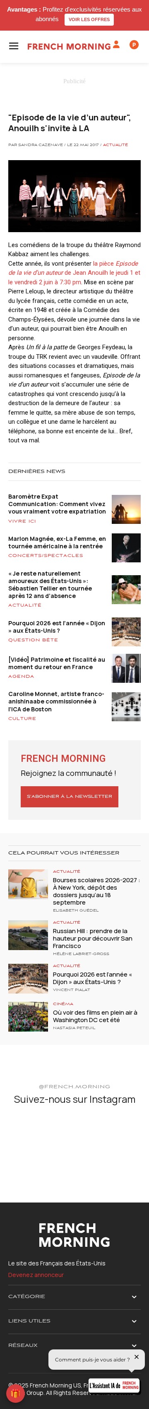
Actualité (115, 145)
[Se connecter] (116, 44)
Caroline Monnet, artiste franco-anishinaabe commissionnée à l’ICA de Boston (56, 701)
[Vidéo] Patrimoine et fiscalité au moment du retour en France (56, 663)
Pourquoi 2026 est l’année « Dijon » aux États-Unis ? (56, 626)
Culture (22, 718)
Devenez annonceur (36, 1275)
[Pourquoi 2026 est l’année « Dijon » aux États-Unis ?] (28, 979)
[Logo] (69, 46)
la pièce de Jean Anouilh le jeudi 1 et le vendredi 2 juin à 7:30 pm (74, 273)
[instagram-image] (29, 1134)
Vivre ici (22, 521)
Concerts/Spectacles (45, 555)
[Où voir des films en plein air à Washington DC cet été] (28, 1017)
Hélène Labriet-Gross (81, 954)
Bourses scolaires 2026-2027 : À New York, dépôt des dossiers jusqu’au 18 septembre (96, 891)
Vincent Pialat (71, 990)
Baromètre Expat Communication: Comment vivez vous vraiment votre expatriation (57, 503)
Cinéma (63, 1004)
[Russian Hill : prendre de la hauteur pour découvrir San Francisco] (28, 935)
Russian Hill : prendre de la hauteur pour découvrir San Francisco (92, 938)
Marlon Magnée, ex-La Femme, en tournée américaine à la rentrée (57, 542)
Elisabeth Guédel (76, 911)
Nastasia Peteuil (74, 1028)
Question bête (33, 640)
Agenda (21, 676)
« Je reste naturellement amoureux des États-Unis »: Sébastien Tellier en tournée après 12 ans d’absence (50, 584)
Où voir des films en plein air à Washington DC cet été (95, 1016)
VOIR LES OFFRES (89, 19)
